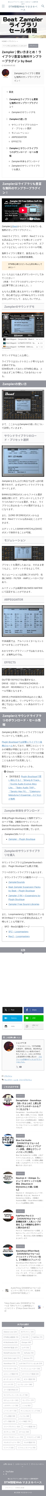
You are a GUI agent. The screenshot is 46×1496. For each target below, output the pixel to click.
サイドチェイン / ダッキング (16, 1395)
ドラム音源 (9, 1416)
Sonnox (28, 1358)
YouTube (9, 1471)
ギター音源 (29, 1379)
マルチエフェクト (12, 1442)
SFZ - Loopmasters (18, 931)
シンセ (15, 1080)
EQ (25, 1337)
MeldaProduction (12, 1353)
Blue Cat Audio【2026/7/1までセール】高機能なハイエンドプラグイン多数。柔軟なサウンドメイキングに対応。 (28, 1146)
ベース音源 (29, 1427)
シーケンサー (10, 1411)
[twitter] (17, 1067)
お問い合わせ (7, 1464)
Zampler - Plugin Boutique (21, 839)
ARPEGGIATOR (19, 137)
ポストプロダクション (13, 1437)
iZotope (26, 1342)
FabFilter (37, 1337)
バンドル (24, 1416)
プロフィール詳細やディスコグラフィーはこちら (29, 1059)
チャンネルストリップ (30, 1411)
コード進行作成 (11, 1390)
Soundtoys (9, 1363)
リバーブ (9, 1448)
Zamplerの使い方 (18, 119)
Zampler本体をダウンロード (26, 161)
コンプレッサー (24, 1384)
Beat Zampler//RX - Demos (18, 350)
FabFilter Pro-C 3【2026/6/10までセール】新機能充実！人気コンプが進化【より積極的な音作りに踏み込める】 (29, 1222)
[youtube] (20, 1067)
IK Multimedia (10, 1342)
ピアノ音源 (9, 1421)
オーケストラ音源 (30, 1374)
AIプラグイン (27, 1332)
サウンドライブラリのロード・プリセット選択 (25, 126)
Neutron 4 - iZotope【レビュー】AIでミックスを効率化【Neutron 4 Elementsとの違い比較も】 (28, 1184)
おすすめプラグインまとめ (30, 1363)
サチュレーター (11, 1400)
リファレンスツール (26, 1448)
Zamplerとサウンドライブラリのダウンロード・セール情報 (23, 152)
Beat (15, 226)
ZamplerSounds (16, 882)
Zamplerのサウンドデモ (23, 112)
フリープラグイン (25, 1080)
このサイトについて (21, 1464)
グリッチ (8, 1384)
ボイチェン (9, 1432)
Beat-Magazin (5, 350)
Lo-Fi (25, 1348)
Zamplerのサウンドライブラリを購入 (26, 167)
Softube (29, 1353)
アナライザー (10, 1369)
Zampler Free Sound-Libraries (23, 904)
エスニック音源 (11, 1374)
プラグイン (8, 1076)
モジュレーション (20, 133)
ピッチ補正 (25, 1421)
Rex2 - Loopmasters (19, 936)
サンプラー (8, 1080)
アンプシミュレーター (30, 1369)
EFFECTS (16, 141)
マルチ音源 (29, 1442)
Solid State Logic (12, 1358)
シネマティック (11, 1405)
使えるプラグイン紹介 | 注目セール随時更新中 (23, 1479)
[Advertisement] (23, 978)
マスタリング (33, 1437)
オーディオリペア (12, 1379)
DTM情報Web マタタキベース (23, 1482)
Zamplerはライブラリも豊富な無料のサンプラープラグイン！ (23, 103)
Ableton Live (10, 1332)
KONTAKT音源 (11, 1348)
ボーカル (24, 1432)
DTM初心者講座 (11, 1337)
